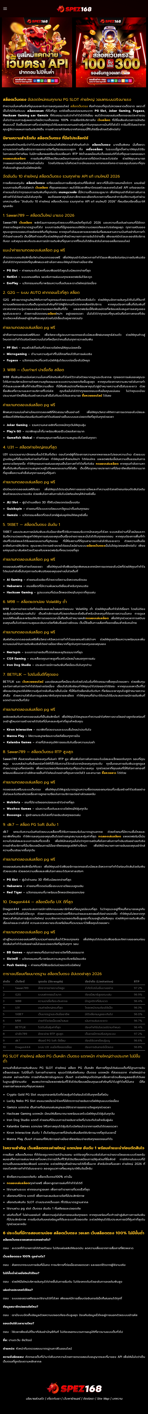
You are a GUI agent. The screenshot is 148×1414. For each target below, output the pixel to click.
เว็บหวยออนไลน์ (32, 682)
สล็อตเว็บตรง (79, 106)
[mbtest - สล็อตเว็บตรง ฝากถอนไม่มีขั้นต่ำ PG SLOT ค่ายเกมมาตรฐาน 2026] (74, 8)
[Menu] (5, 8)
